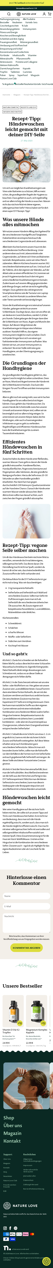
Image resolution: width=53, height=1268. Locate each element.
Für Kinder (4, 55)
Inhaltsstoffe (18, 55)
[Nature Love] (26, 14)
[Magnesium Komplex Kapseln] (36, 1011)
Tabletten (15, 71)
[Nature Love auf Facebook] (11, 1228)
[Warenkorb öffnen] (49, 14)
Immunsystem (29, 28)
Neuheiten (17, 22)
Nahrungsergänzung (10, 19)
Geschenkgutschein (9, 25)
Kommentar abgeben (26, 947)
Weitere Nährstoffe (9, 65)
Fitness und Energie (9, 32)
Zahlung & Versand (30, 1185)
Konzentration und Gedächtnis (14, 52)
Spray (11, 75)
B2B (4, 1191)
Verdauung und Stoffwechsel (13, 45)
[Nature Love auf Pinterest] (15, 1228)
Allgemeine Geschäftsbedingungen (32, 1160)
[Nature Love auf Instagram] (5, 1228)
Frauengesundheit (8, 42)
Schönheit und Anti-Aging (12, 38)
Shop (8, 1117)
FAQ (5, 1172)
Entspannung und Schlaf (11, 48)
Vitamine (32, 55)
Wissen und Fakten (12, 111)
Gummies (27, 71)
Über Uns (7, 1159)
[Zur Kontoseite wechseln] (44, 14)
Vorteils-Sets (31, 22)
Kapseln (26, 68)
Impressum (27, 1165)
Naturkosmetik (10, 107)
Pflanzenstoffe (23, 58)
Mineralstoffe (6, 58)
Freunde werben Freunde (9, 1186)
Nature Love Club (8, 78)
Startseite (6, 94)
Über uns (12, 1125)
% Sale (25, 25)
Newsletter (7, 1176)
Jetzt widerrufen (29, 1176)
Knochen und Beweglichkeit (13, 35)
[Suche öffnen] (8, 14)
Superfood (23, 75)
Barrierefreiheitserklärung (33, 1189)
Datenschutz (28, 1180)
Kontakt (12, 1141)
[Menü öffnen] (3, 14)
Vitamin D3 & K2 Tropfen (11, 1031)
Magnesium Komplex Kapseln (36, 1031)
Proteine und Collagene (26, 61)
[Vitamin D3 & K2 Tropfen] (13, 1011)
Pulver (3, 75)
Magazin (35, 75)
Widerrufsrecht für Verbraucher (30, 1171)
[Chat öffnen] (46, 1261)
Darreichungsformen (10, 68)
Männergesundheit (29, 42)
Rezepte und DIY (28, 107)
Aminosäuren (6, 61)
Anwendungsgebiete (10, 28)
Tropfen (3, 71)
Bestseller (4, 22)
